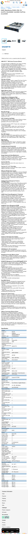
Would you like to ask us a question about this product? (14, 58)
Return (3, 503)
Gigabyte (9, 8)
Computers (8, 7)
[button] (26, 17)
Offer (3, 505)
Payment (4, 496)
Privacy (3, 522)
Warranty (4, 500)
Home (2, 7)
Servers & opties (16, 7)
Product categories (6, 510)
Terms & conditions (6, 527)
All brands (4, 512)
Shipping (4, 498)
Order (3, 493)
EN (26, 5)
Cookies (4, 524)
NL (23, 5)
